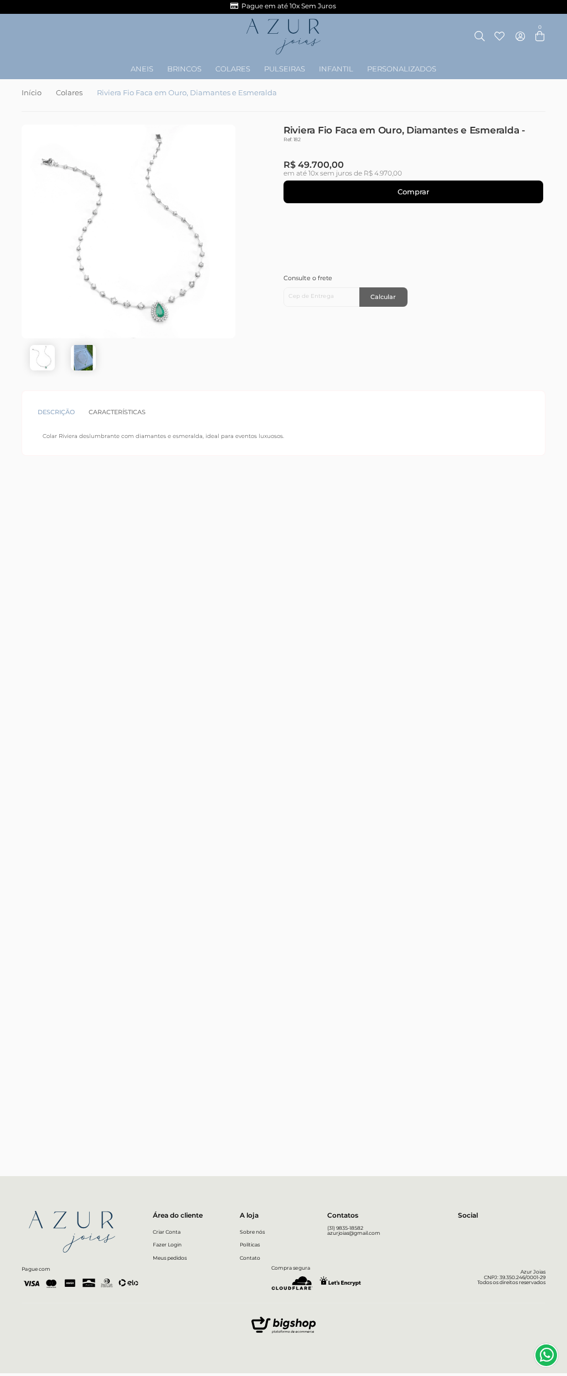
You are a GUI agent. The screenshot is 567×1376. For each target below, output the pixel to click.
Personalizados (401, 69)
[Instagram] (463, 1232)
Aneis (142, 69)
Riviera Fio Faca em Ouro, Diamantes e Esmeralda (187, 93)
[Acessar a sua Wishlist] (499, 37)
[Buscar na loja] (480, 37)
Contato (250, 1258)
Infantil (336, 69)
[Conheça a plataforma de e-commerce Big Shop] (283, 1327)
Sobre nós (252, 1232)
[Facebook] (481, 1232)
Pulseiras (284, 69)
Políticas (250, 1244)
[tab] (60, 412)
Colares (232, 69)
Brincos (184, 69)
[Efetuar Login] (520, 37)
